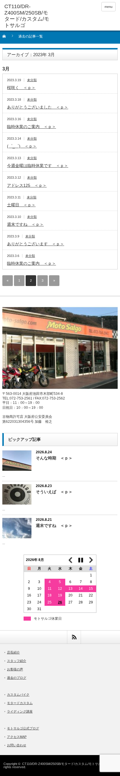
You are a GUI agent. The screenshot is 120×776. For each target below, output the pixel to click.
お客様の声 (15, 669)
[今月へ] (80, 560)
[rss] (74, 637)
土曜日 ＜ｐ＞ (21, 205)
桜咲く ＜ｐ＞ (21, 87)
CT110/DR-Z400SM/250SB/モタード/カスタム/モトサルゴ (63, 764)
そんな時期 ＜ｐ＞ (54, 458)
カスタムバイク (18, 694)
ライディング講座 (20, 711)
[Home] (7, 38)
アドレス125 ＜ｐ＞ (27, 185)
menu (108, 6)
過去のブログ (16, 677)
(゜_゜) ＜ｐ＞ (22, 146)
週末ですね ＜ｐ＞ (25, 224)
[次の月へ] (91, 560)
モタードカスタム (20, 703)
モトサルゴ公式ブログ (23, 728)
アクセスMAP (17, 736)
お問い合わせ (16, 745)
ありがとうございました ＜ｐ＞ (37, 107)
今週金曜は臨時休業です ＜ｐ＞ (37, 165)
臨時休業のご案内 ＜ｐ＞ (31, 126)
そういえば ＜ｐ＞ (54, 491)
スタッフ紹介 (16, 661)
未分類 (32, 80)
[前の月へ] (70, 560)
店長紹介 (13, 652)
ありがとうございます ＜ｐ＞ (35, 243)
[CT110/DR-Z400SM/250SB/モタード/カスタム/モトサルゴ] (28, 16)
